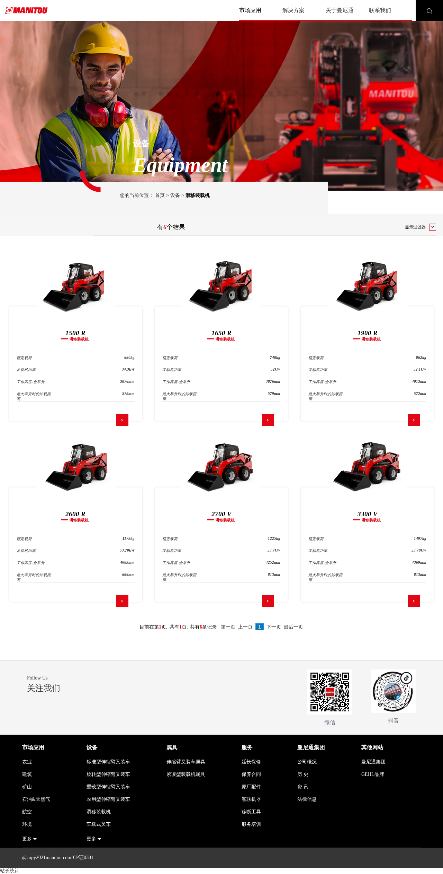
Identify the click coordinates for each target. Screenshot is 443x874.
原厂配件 (251, 786)
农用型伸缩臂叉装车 (108, 799)
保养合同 (251, 774)
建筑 (27, 774)
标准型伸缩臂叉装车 (108, 761)
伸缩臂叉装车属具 (185, 761)
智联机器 (251, 799)
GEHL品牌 (372, 774)
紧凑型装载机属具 (185, 774)
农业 (27, 761)
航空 (27, 811)
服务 (247, 747)
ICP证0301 (82, 857)
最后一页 (293, 627)
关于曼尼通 (339, 10)
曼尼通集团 (311, 747)
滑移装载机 (99, 811)
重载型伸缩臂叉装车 (108, 786)
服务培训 (251, 824)
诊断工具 (251, 811)
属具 (172, 747)
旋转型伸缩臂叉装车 (108, 774)
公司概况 (307, 761)
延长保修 (251, 761)
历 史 (302, 774)
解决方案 (293, 10)
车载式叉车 (99, 824)
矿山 (27, 786)
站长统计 (9, 870)
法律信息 (307, 799)
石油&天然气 (36, 799)
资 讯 (302, 786)
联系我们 (380, 10)
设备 (175, 195)
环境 (27, 824)
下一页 (273, 627)
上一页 (245, 627)
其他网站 (372, 747)
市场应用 (250, 10)
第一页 (228, 627)
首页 (160, 195)
